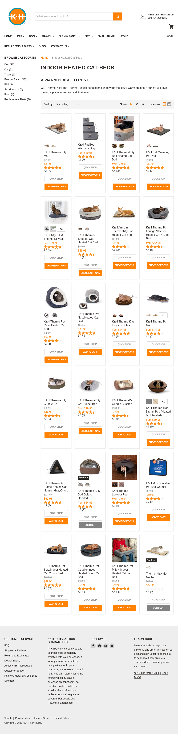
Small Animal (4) (13, 89)
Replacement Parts (18, 46)
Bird (87, 36)
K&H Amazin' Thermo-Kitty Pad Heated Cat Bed (123, 231)
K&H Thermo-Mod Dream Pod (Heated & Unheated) (158, 411)
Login (169, 36)
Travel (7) (9, 74)
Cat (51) (9, 69)
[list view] (169, 104)
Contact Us (59, 46)
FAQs (7, 645)
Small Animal (107, 36)
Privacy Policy (22, 718)
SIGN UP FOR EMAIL (147, 673)
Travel (47, 36)
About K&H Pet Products (18, 665)
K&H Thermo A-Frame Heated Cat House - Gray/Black (56, 487)
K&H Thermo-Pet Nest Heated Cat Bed (88, 317)
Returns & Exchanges (16, 655)
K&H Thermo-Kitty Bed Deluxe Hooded (89, 494)
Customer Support (14, 670)
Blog (42, 46)
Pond (124, 36)
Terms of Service (42, 718)
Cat (19, 36)
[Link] (17, 6)
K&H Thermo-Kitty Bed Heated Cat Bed (123, 156)
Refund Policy (62, 718)
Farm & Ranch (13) (15, 79)
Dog (32, 36)
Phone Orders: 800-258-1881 (20, 675)
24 (131, 104)
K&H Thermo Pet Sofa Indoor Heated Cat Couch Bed (56, 570)
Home (8, 36)
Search (7, 718)
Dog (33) (9, 64)
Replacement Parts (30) (17, 99)
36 (136, 104)
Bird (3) (8, 84)
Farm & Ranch (68, 36)
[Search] (117, 16)
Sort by (48, 104)
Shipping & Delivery (15, 650)
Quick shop (56, 178)
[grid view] (164, 104)
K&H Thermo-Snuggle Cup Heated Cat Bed (88, 239)
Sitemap (9, 680)
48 (142, 104)
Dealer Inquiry (12, 660)
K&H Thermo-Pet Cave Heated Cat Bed (54, 325)
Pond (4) (9, 94)
